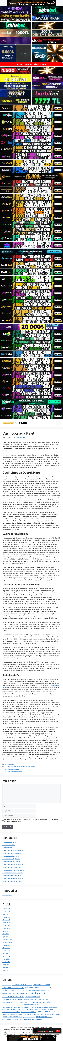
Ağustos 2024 (7, 939)
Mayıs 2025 (6, 920)
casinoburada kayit (7, 1002)
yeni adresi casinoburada (17, 1019)
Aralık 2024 (6, 928)
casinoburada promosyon (27, 1007)
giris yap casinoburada (52, 1014)
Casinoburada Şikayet (12, 769)
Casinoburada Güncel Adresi (12, 999)
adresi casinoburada (6, 985)
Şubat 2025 (6, 923)
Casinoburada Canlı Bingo (11, 856)
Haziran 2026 (6, 909)
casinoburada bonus (32, 988)
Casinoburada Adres (22, 984)
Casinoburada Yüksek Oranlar (12, 853)
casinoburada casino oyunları (42, 990)
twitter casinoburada (6, 1019)
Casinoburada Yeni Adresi (28, 1012)
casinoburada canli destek (13, 990)
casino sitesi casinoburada (23, 1014)
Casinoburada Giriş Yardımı (11, 861)
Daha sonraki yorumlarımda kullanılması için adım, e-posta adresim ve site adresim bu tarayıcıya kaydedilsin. (31, 820)
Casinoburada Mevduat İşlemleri (13, 878)
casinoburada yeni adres (11, 1012)
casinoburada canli (45, 988)
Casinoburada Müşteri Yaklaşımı (13, 870)
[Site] (31, 108)
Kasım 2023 (6, 965)
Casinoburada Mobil (18, 1004)
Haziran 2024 (6, 945)
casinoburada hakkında (43, 999)
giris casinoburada (37, 1014)
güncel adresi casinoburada (12, 1017)
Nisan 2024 (6, 951)
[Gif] (31, 176)
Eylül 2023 (5, 970)
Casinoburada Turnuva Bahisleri (12, 864)
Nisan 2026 (6, 911)
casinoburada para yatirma (48, 1004)
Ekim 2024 (5, 934)
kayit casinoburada (44, 1017)
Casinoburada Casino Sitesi (8, 993)
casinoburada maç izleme (7, 1004)
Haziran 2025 (6, 917)
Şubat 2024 (6, 956)
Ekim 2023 (5, 967)
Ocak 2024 (6, 959)
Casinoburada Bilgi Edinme (11, 859)
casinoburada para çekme (9, 1007)
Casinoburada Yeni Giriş (46, 1012)
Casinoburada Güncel (32, 997)
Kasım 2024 (6, 931)
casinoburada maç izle (39, 1002)
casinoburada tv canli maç (19, 1009)
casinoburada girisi (38, 993)
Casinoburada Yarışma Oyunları (12, 873)
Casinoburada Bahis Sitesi (13, 771)
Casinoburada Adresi (9, 842)
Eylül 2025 (5, 914)
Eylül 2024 (5, 937)
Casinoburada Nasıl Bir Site (32, 1005)
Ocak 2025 (6, 925)
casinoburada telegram (54, 1007)
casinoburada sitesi (42, 1007)
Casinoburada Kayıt (29, 766)
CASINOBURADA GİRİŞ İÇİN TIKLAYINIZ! (31, 64)
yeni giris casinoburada (32, 1019)
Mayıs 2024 (6, 948)
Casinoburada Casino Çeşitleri (12, 881)
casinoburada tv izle (35, 1009)
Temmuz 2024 (7, 942)
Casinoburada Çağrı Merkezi (11, 867)
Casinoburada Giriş (8, 845)
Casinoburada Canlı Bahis (30, 990)
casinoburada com (21, 993)
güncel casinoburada (29, 1017)
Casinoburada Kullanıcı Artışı (11, 875)
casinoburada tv (5, 1009)
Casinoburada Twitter (49, 1009)
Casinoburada (9, 764)
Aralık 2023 (6, 962)
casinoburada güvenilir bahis (30, 999)
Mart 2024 (5, 953)
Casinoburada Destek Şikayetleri (13, 850)
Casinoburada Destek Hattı (14, 766)
